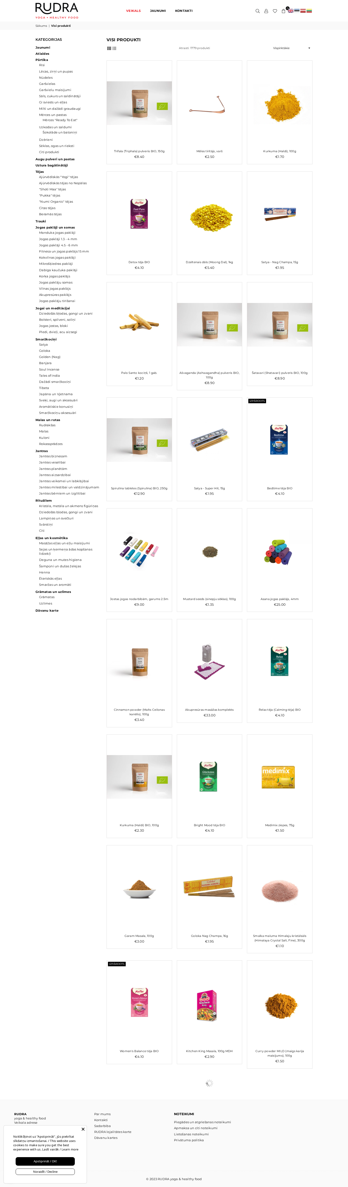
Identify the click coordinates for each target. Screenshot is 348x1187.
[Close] (83, 1129)
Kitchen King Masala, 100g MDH (209, 1051)
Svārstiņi (46, 524)
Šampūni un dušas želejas (60, 566)
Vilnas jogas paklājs (55, 288)
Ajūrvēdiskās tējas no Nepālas (63, 183)
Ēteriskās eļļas (50, 578)
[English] (291, 11)
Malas (43, 431)
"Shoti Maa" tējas (52, 189)
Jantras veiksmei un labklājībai (64, 481)
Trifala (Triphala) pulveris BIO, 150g (139, 151)
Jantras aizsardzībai (55, 475)
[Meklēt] (258, 10)
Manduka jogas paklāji (57, 232)
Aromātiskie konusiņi (56, 406)
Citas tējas (47, 208)
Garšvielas (47, 84)
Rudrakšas (47, 425)
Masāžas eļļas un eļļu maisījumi (64, 543)
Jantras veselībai (52, 462)
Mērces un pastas (53, 115)
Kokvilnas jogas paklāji (57, 257)
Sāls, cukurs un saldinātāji (60, 96)
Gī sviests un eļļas (53, 102)
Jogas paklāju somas (55, 282)
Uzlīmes (45, 603)
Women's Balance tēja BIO (139, 1051)
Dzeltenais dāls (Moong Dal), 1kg (209, 262)
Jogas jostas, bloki (53, 326)
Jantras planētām (53, 469)
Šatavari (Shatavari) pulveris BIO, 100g (280, 373)
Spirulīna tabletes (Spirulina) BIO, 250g (139, 488)
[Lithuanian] (309, 11)
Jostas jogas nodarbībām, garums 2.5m (139, 599)
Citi (42, 530)
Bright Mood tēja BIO (209, 825)
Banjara (45, 363)
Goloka (44, 351)
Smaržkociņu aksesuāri (57, 413)
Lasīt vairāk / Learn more (60, 1149)
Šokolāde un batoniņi (60, 132)
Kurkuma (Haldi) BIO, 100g (139, 825)
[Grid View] (109, 48)
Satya (43, 344)
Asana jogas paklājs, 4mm (280, 599)
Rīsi (42, 65)
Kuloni (44, 438)
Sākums (41, 25)
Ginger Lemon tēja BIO (209, 1166)
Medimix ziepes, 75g (279, 825)
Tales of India (49, 375)
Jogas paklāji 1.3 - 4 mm (58, 239)
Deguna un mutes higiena (60, 560)
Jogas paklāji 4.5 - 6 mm (58, 245)
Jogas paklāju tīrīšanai (57, 301)
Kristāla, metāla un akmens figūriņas (68, 506)
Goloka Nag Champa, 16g (209, 936)
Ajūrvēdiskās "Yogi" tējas (58, 177)
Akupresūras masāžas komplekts (209, 709)
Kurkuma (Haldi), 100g (279, 151)
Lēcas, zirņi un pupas (56, 71)
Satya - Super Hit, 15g (209, 488)
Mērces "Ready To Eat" (60, 120)
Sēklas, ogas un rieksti (56, 146)
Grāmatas (46, 597)
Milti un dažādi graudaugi (60, 108)
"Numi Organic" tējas (56, 201)
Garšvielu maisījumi (55, 90)
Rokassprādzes (50, 444)
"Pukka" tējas (49, 195)
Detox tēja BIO (139, 262)
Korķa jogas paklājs (54, 276)
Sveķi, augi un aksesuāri (58, 400)
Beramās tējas (50, 214)
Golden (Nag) (49, 357)
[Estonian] (297, 11)
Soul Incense (49, 369)
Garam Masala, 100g (139, 936)
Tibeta (44, 388)
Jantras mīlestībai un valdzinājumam (69, 487)
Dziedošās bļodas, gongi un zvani (66, 313)
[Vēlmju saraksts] (275, 10)
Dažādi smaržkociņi (55, 382)
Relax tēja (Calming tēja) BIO (280, 709)
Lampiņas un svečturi (56, 518)
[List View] (114, 48)
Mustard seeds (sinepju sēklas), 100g (209, 599)
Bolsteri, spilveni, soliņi (57, 319)
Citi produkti (49, 152)
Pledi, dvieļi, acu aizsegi (58, 332)
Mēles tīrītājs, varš (209, 151)
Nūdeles (46, 77)
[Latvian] (303, 11)
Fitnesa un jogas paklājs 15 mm (64, 251)
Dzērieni (46, 140)
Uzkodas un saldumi (55, 127)
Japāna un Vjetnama (56, 394)
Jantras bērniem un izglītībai (62, 493)
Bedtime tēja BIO (279, 488)
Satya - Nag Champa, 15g (279, 262)
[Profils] (266, 10)
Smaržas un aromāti (55, 585)
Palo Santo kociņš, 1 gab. (139, 373)
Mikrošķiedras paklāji (56, 264)
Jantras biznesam (53, 456)
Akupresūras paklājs (55, 295)
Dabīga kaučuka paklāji (58, 270)
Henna (44, 572)
